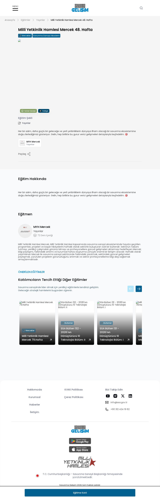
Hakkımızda (34, 389)
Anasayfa (10, 20)
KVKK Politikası (74, 389)
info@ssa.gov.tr (119, 402)
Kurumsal (34, 397)
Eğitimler (25, 20)
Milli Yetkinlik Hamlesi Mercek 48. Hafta (71, 20)
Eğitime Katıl (80, 492)
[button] (15, 8)
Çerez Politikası (73, 397)
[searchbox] (142, 8)
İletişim (34, 412)
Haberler (34, 404)
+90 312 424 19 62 (120, 409)
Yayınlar (40, 20)
